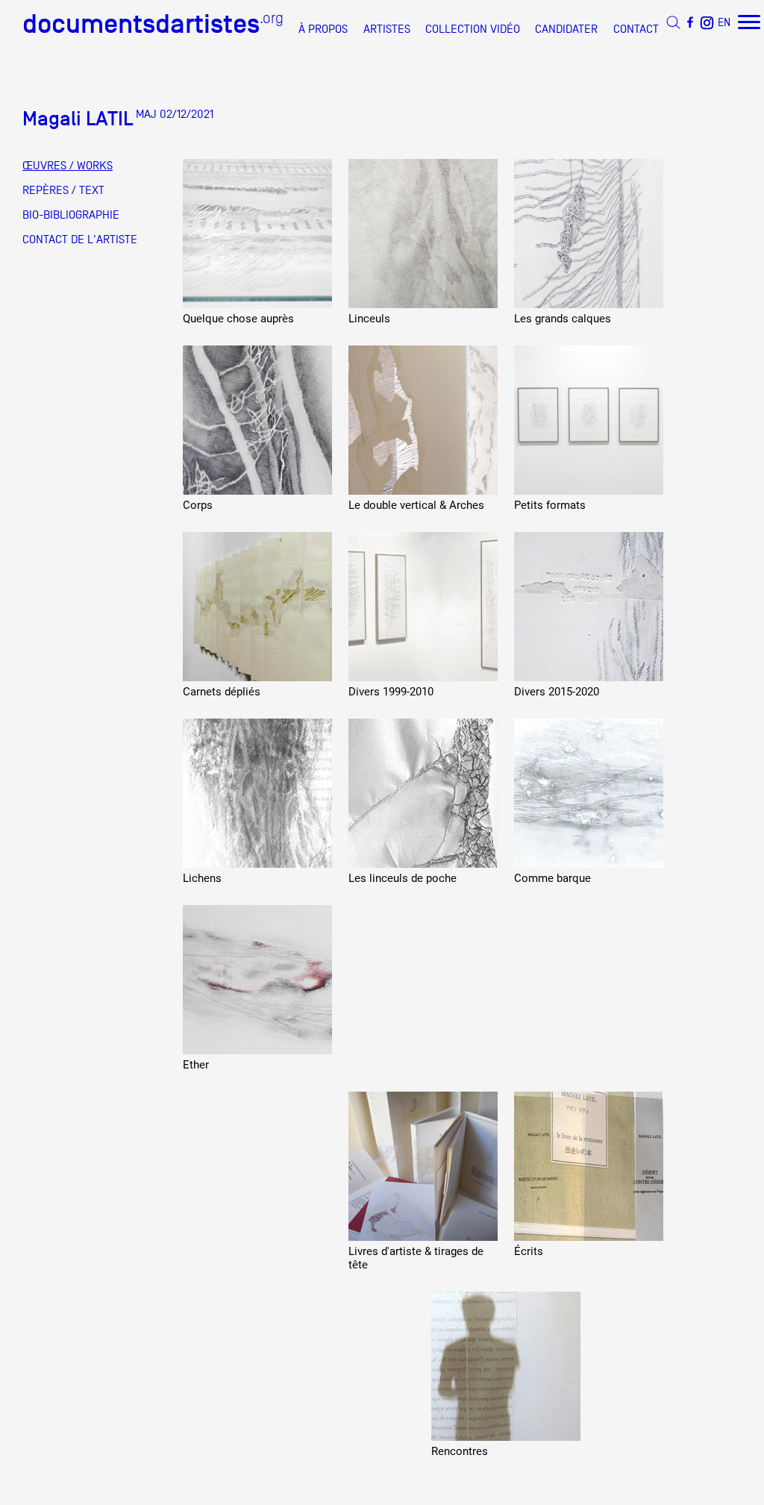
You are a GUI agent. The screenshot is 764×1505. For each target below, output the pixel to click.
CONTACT (636, 29)
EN (724, 22)
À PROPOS (323, 29)
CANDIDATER (566, 29)
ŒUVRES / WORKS (67, 165)
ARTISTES (386, 29)
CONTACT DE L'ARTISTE (79, 239)
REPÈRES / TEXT (63, 190)
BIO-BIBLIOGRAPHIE (70, 215)
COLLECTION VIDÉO (472, 29)
